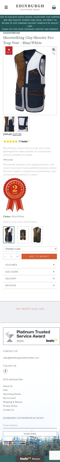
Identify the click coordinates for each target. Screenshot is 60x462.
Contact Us (8, 409)
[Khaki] (23, 234)
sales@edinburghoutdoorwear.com (21, 357)
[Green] (37, 234)
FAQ (5, 390)
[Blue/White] (8, 234)
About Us (7, 386)
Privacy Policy (10, 406)
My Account (9, 398)
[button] (53, 49)
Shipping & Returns (12, 402)
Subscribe (30, 433)
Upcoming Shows (12, 394)
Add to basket (39, 256)
